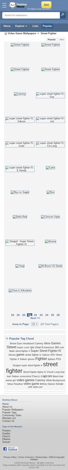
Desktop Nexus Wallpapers (18, 5)
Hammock (49, 347)
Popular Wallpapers (12, 409)
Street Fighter (48, 33)
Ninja (10, 384)
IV (45, 372)
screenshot (25, 376)
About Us (7, 406)
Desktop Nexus (28, 463)
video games (26, 380)
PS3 (58, 359)
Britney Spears (47, 384)
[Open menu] (4, 5)
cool (62, 347)
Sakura (45, 355)
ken (9, 376)
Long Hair (59, 372)
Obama (6, 439)
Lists (35, 26)
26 (58, 314)
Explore (19, 26)
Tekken (15, 376)
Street (11, 347)
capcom (46, 376)
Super (20, 347)
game (20, 354)
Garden (6, 433)
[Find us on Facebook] (10, 450)
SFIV (52, 355)
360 (57, 347)
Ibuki (12, 351)
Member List (9, 418)
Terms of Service (26, 457)
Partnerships (41, 457)
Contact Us (8, 421)
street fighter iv (33, 354)
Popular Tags (9, 412)
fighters (51, 359)
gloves (31, 359)
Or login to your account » (39, 9)
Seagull (17, 365)
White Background (55, 380)
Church (6, 436)
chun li (39, 347)
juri (40, 387)
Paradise (18, 384)
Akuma (12, 355)
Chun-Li (36, 376)
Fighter (41, 359)
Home (7, 26)
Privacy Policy (10, 457)
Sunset (6, 442)
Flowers (6, 430)
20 (23, 314)
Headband (28, 343)
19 (18, 314)
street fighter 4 (22, 351)
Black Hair (58, 376)
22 (35, 314)
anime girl (11, 380)
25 (52, 314)
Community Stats (11, 415)
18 (12, 314)
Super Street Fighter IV (46, 350)
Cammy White (42, 343)
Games (56, 343)
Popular (47, 26)
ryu (32, 347)
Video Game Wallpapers (22, 33)
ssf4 (30, 387)
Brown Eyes (16, 343)
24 (46, 314)
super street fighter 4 (31, 365)
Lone (26, 347)
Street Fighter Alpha (33, 372)
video (36, 387)
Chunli (50, 372)
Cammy (40, 380)
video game (31, 383)
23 (41, 314)
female (59, 383)
